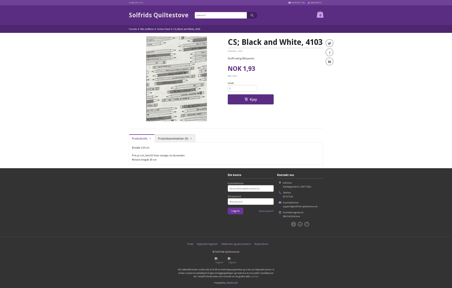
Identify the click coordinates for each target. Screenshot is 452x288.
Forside (133, 29)
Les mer (254, 276)
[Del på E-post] (329, 61)
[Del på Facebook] (329, 52)
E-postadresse (235, 183)
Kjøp (253, 99)
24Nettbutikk (232, 282)
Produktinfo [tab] (139, 138)
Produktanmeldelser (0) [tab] (173, 138)
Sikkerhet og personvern (236, 244)
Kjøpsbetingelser (207, 244)
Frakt (190, 244)
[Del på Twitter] (329, 43)
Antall (231, 83)
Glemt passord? (266, 211)
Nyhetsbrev (261, 244)
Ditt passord (234, 196)
